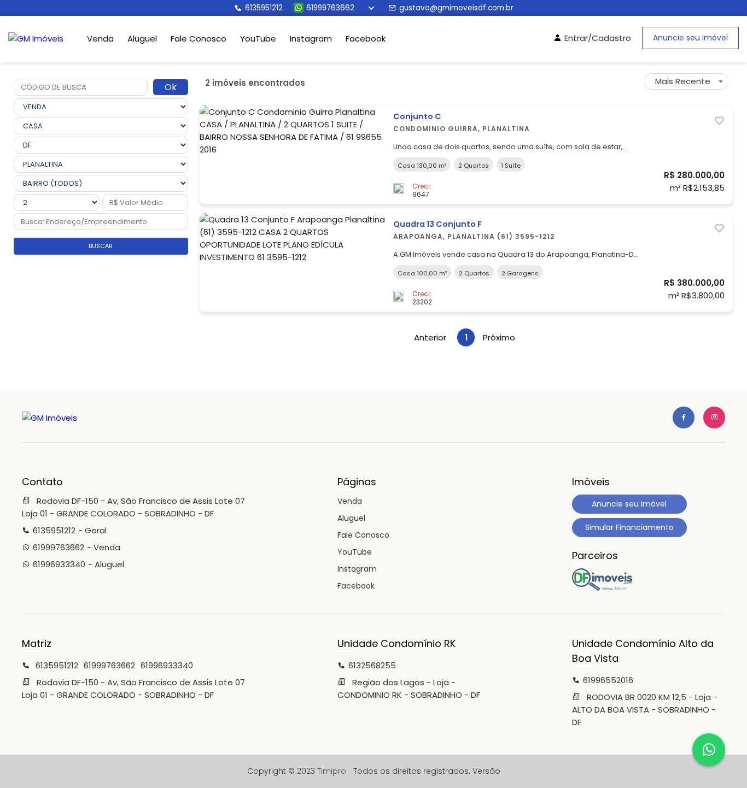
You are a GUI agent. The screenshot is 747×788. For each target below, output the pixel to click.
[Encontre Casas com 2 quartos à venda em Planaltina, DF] (602, 588)
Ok (171, 87)
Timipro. (332, 771)
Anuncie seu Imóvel (690, 37)
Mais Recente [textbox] (682, 81)
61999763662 (330, 8)
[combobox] (686, 81)
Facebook (366, 38)
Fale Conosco (198, 38)
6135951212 (264, 8)
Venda (100, 38)
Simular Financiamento (629, 527)
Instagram (311, 38)
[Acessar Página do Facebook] (684, 417)
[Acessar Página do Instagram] (714, 417)
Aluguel (142, 38)
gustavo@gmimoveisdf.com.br (456, 8)
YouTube (258, 38)
